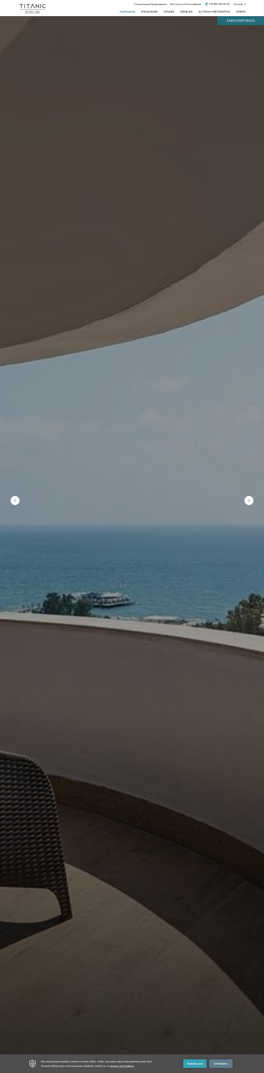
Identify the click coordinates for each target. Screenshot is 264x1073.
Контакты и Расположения (185, 4)
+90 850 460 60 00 (219, 4)
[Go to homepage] (32, 8)
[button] (15, 500)
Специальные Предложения (150, 4)
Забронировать (240, 21)
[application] (132, 1063)
